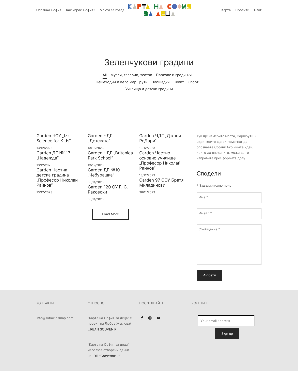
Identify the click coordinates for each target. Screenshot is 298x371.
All (105, 75)
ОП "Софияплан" (106, 356)
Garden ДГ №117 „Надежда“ (53, 155)
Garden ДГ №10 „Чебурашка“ (104, 172)
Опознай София (48, 10)
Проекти (242, 10)
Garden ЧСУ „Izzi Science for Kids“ (53, 138)
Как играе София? (80, 10)
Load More (110, 214)
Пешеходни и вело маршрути (122, 82)
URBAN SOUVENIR (102, 329)
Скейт (179, 82)
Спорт (193, 82)
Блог (258, 10)
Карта (226, 10)
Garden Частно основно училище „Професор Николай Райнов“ (159, 160)
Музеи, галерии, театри (131, 75)
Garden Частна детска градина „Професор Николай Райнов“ (57, 177)
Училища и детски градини (149, 89)
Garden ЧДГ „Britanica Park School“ (110, 155)
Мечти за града (112, 10)
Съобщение (209, 229)
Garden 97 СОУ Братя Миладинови (161, 182)
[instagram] (150, 318)
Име (203, 197)
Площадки (160, 82)
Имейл (205, 213)
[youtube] (158, 318)
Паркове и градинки (174, 75)
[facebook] (142, 318)
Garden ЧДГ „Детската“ (100, 138)
